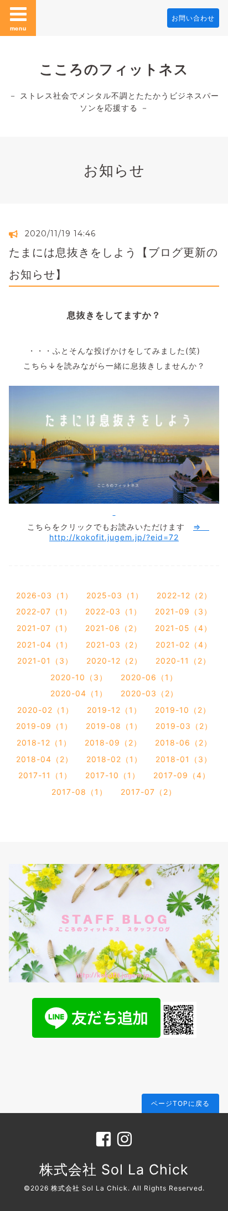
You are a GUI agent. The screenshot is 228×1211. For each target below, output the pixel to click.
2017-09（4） (181, 775)
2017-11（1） (45, 775)
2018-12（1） (44, 742)
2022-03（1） (113, 611)
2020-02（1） (45, 710)
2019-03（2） (184, 726)
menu (18, 28)
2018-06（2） (183, 742)
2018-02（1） (114, 759)
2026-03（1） (44, 595)
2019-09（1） (44, 726)
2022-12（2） (184, 595)
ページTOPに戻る (180, 1103)
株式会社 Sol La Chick (114, 1169)
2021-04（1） (44, 644)
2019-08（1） (114, 726)
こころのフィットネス (114, 69)
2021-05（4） (183, 628)
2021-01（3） (45, 660)
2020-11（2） (183, 660)
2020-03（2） (149, 693)
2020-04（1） (78, 693)
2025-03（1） (114, 595)
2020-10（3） (78, 677)
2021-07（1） (44, 628)
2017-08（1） (79, 791)
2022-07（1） (44, 611)
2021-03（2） (114, 644)
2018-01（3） (184, 759)
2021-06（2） (113, 628)
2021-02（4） (184, 644)
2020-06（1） (149, 677)
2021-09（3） (183, 611)
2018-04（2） (44, 759)
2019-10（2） (183, 710)
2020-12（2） (114, 660)
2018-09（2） (113, 742)
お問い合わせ (193, 18)
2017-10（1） (112, 775)
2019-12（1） (114, 710)
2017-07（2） (149, 791)
